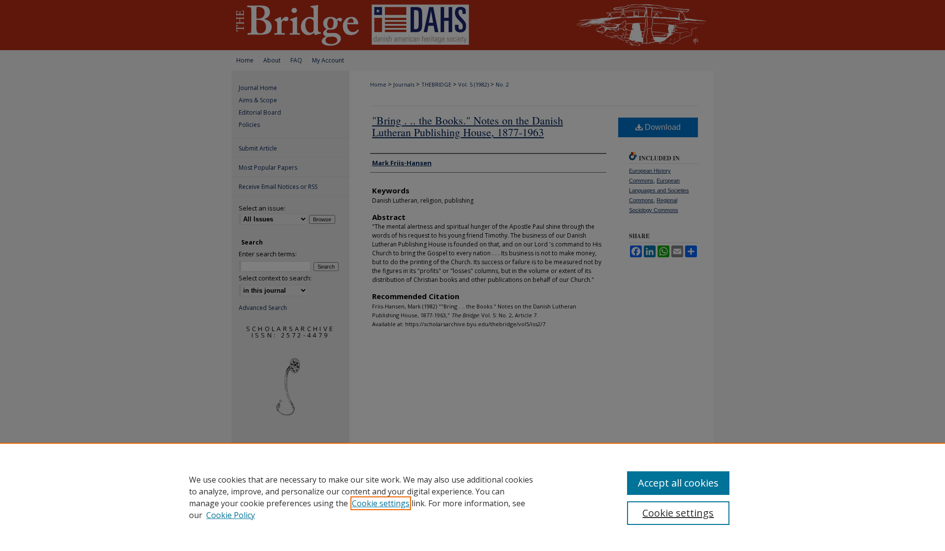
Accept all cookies (678, 483)
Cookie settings (381, 503)
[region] (472, 497)
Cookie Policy (230, 515)
